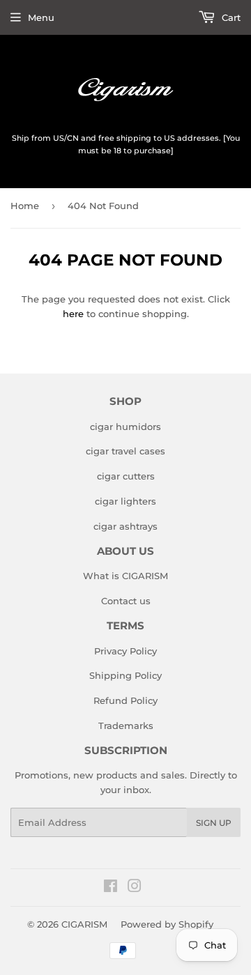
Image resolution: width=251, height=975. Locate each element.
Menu (41, 17)
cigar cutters (126, 476)
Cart (230, 17)
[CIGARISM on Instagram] (135, 887)
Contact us (126, 600)
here (73, 313)
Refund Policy (125, 700)
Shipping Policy (125, 675)
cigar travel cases (125, 450)
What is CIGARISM (125, 575)
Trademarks (125, 725)
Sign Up (213, 822)
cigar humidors (125, 426)
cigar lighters (125, 501)
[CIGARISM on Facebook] (110, 887)
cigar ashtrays (125, 526)
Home (24, 205)
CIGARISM (84, 924)
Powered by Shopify (167, 924)
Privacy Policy (125, 651)
